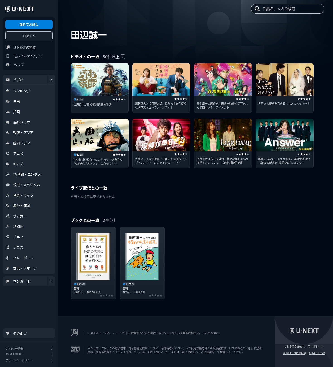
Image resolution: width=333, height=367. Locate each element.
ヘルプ (19, 64)
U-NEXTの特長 (25, 47)
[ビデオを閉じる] (51, 80)
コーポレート (316, 346)
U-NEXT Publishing (294, 353)
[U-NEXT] (19, 9)
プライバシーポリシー (19, 360)
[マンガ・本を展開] (51, 281)
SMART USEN (13, 354)
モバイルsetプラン (28, 55)
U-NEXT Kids (317, 353)
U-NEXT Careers (294, 346)
